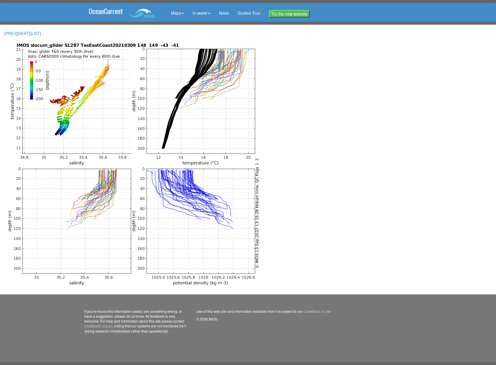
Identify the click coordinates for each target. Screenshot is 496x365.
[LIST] (35, 33)
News (224, 13)
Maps (176, 13)
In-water (200, 13)
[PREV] (10, 33)
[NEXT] (23, 33)
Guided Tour (249, 13)
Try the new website (289, 14)
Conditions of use (317, 311)
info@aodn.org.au (98, 325)
